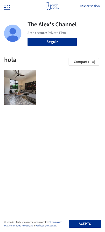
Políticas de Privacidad (21, 225)
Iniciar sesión (90, 6)
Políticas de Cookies (45, 225)
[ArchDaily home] (52, 6)
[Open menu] (6, 6)
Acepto (85, 223)
